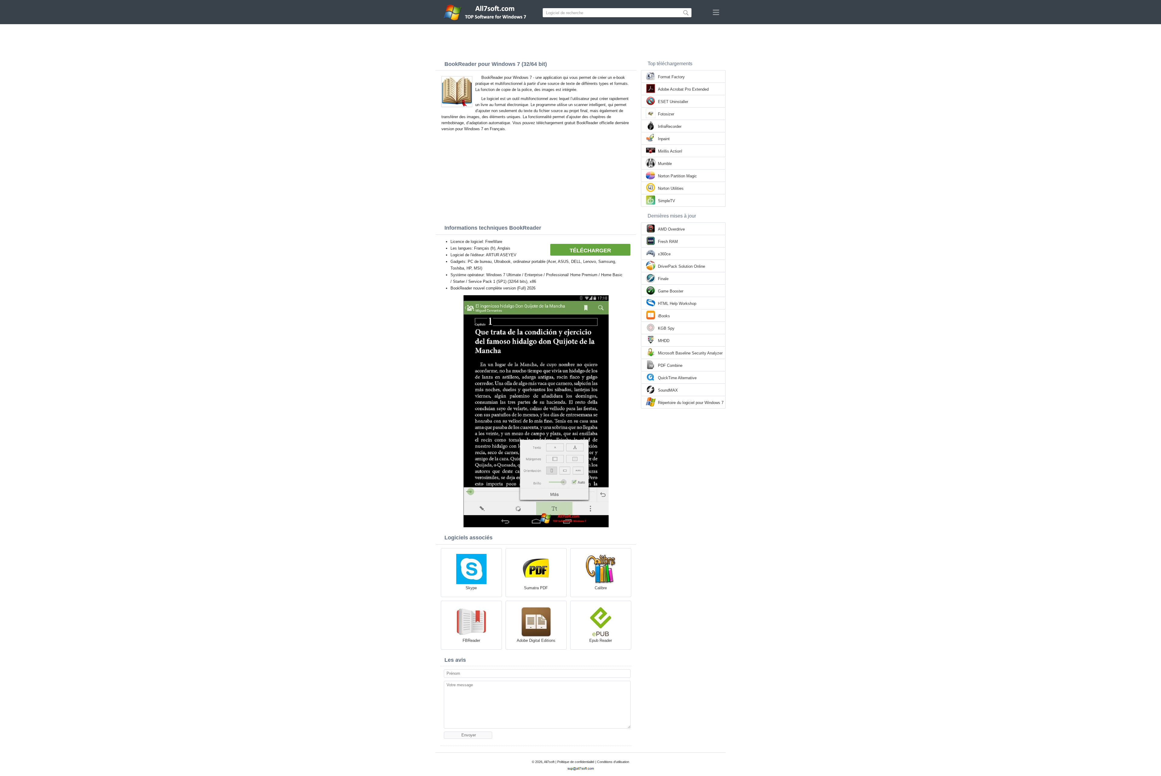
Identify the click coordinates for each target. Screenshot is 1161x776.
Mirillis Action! (670, 151)
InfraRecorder (669, 126)
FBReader (471, 640)
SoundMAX (668, 390)
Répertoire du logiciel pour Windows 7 (691, 402)
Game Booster (670, 291)
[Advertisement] (580, 40)
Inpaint (664, 139)
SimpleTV (666, 201)
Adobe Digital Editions (536, 640)
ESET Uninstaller (673, 101)
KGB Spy (666, 328)
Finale (663, 278)
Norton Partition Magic (677, 176)
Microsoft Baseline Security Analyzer (690, 353)
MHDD (663, 340)
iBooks (664, 316)
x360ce (664, 254)
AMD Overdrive (671, 229)
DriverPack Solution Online (681, 266)
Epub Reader (600, 640)
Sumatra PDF (536, 588)
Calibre (601, 588)
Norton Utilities (671, 188)
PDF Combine (670, 365)
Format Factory (671, 77)
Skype (471, 588)
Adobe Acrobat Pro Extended (683, 89)
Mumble (665, 163)
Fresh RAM (668, 241)
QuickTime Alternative (677, 378)
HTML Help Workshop (677, 303)
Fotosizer (666, 114)
